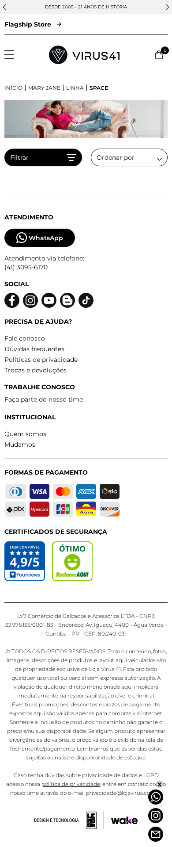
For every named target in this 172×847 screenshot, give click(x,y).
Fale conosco (24, 338)
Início (13, 87)
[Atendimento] (155, 834)
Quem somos (25, 434)
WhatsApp (46, 238)
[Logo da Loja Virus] (84, 55)
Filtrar (19, 157)
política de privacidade (70, 784)
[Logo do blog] (67, 300)
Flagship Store (27, 24)
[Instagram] (155, 815)
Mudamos (19, 444)
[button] (4, 7)
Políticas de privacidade (41, 360)
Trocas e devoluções (35, 370)
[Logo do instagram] (30, 300)
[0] (159, 54)
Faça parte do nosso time (43, 399)
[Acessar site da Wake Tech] (124, 820)
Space (99, 87)
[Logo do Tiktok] (86, 300)
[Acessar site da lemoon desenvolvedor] (69, 820)
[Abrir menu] (9, 54)
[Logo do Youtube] (48, 300)
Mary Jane (44, 87)
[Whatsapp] (155, 797)
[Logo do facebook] (11, 300)
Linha (75, 87)
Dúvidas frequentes (34, 349)
